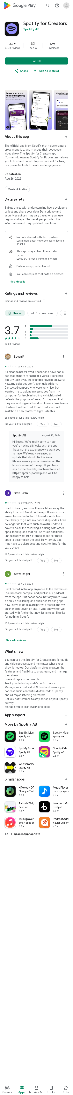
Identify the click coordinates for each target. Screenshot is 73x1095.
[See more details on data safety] (18, 281)
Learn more (23, 240)
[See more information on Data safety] (66, 199)
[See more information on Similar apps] (66, 779)
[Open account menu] (66, 5)
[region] (36, 45)
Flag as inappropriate (22, 834)
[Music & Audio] (17, 189)
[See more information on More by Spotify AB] (66, 724)
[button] (36, 48)
